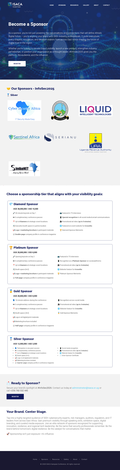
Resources (74, 5)
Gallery (86, 5)
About (96, 5)
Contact (106, 5)
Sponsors (62, 5)
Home (52, 5)
